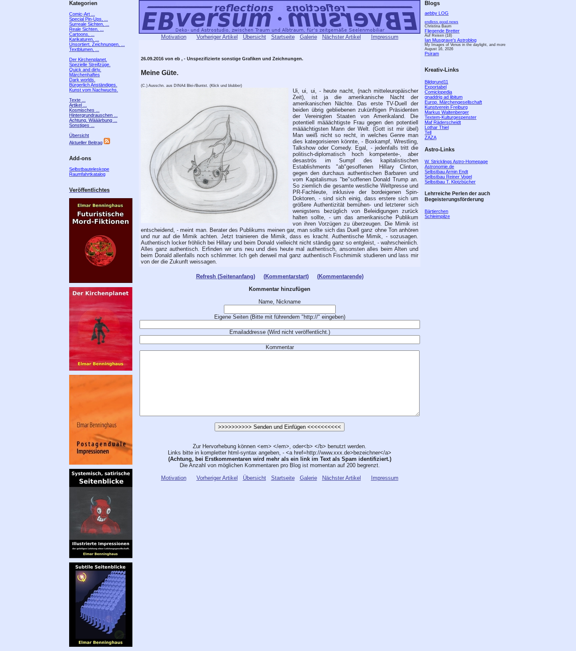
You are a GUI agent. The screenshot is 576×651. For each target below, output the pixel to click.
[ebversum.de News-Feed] (107, 142)
